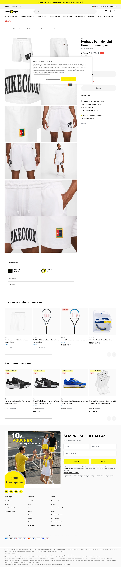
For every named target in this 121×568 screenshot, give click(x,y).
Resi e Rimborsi (55, 518)
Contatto (53, 504)
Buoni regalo (113, 6)
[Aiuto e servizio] (106, 11)
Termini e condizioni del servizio (55, 535)
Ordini (29, 504)
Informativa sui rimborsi (71, 535)
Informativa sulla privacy (28, 535)
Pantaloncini (37, 29)
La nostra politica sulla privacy (71, 472)
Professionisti (108, 16)
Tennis (7, 6)
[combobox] (65, 11)
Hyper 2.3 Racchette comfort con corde (74, 340)
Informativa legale (40, 535)
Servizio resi (31, 508)
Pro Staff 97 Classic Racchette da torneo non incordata (46, 341)
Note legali (47, 74)
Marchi (99, 16)
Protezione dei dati (39, 74)
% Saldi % (8, 21)
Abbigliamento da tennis (27, 16)
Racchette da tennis (11, 16)
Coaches (30, 518)
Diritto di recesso (9, 500)
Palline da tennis (67, 16)
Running (14, 6)
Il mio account (55, 500)
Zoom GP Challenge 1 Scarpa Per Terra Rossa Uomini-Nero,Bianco (46, 402)
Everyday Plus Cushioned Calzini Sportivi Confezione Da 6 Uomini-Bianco (102, 402)
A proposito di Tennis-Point (58, 508)
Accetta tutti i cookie (68, 79)
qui (45, 72)
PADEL (21, 6)
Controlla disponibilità (87, 118)
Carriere (30, 514)
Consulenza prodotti (56, 521)
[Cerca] (35, 11)
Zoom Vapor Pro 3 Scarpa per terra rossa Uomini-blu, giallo (74, 402)
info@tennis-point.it (69, 468)
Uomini (29, 29)
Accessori (91, 16)
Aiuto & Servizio (32, 500)
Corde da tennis (80, 16)
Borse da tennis (55, 16)
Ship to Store (31, 525)
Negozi (53, 511)
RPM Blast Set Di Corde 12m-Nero (100, 340)
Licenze (7, 504)
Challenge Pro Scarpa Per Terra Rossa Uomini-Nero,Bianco (17, 402)
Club (29, 521)
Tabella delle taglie (85, 95)
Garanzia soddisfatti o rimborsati (13, 508)
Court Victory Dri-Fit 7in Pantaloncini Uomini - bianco (16, 341)
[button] (109, 354)
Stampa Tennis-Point (56, 525)
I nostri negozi (104, 6)
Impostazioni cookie (10, 511)
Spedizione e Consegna (57, 514)
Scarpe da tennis (42, 16)
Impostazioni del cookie (53, 79)
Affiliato (30, 511)
